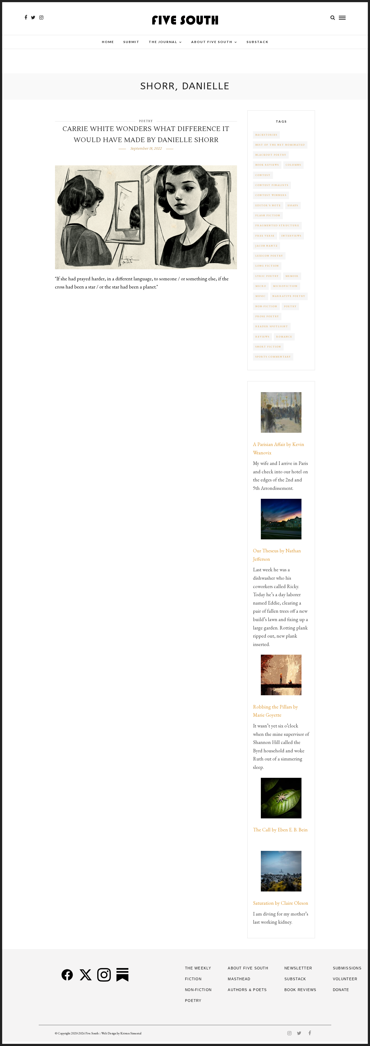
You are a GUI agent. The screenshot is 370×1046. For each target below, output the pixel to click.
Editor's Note (268, 205)
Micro (260, 286)
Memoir (292, 276)
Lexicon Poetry (269, 255)
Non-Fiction (266, 306)
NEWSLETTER (298, 968)
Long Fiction (267, 265)
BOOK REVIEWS (300, 990)
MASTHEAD (239, 979)
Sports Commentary (273, 356)
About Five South (211, 42)
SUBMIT (131, 42)
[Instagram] (41, 17)
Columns (293, 164)
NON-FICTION (198, 990)
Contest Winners (271, 195)
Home (108, 42)
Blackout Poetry (270, 154)
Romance (284, 336)
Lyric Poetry (267, 276)
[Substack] (122, 975)
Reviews (262, 336)
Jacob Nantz (266, 245)
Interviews (291, 235)
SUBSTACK (295, 979)
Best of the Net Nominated (280, 144)
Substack (257, 42)
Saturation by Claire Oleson (280, 903)
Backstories (266, 134)
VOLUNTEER (345, 979)
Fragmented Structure (277, 225)
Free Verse (265, 235)
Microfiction (285, 286)
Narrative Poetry (288, 296)
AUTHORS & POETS (247, 990)
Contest (263, 175)
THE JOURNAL (163, 42)
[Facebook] (67, 975)
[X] (85, 975)
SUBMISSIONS (347, 968)
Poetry (146, 121)
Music (260, 296)
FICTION (193, 979)
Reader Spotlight (271, 326)
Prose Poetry (267, 316)
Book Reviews (267, 164)
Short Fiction (268, 346)
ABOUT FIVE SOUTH (248, 968)
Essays (293, 205)
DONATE (341, 990)
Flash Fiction (267, 215)
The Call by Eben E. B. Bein (280, 830)
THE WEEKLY (198, 968)
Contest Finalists (271, 185)
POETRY (193, 1001)
